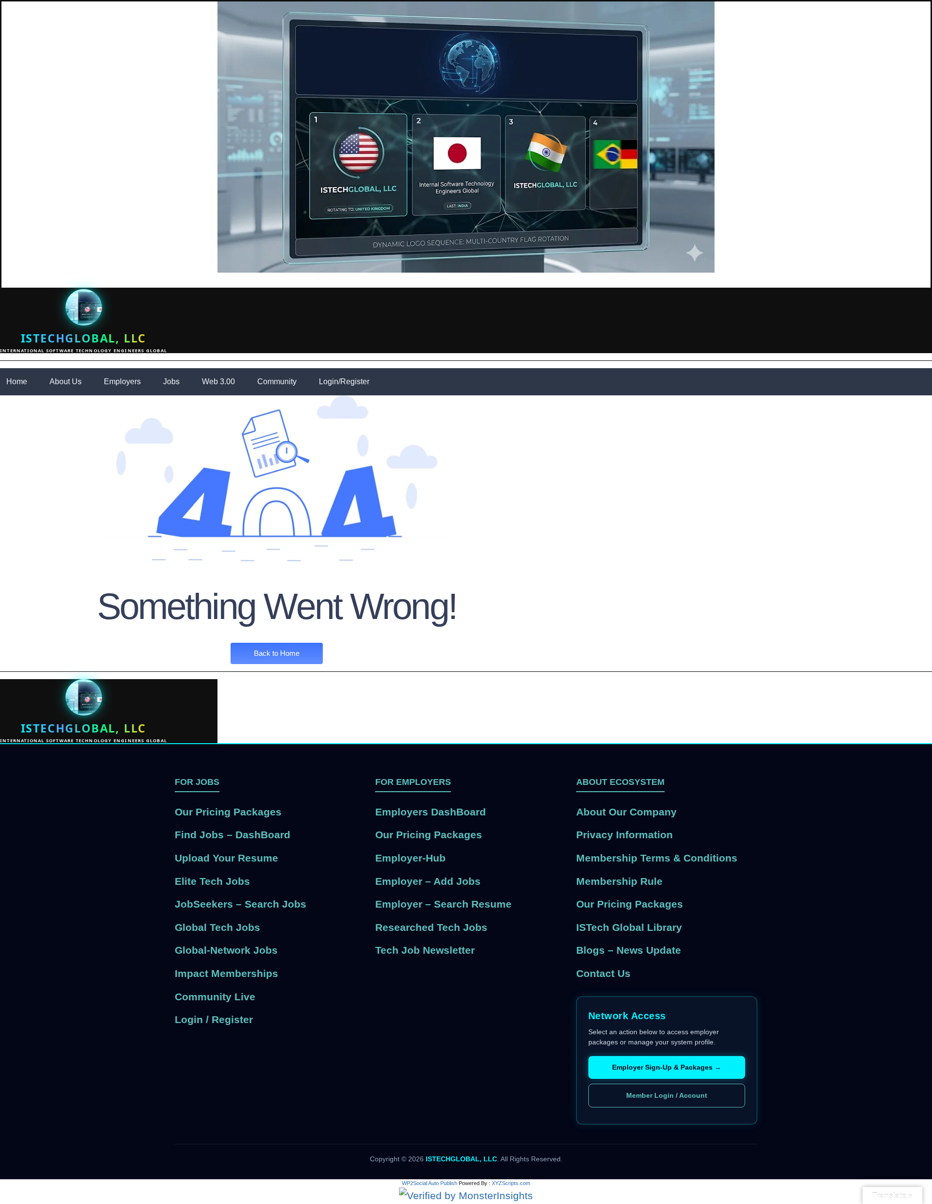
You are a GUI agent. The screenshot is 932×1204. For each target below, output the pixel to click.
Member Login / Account (666, 1095)
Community (277, 381)
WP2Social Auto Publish (429, 1183)
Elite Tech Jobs (212, 881)
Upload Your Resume (226, 857)
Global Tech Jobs (217, 927)
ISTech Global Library (629, 927)
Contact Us (603, 973)
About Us (66, 381)
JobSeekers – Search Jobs (240, 904)
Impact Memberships (226, 973)
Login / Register (214, 1019)
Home (16, 381)
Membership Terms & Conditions (656, 857)
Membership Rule (619, 881)
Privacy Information (624, 834)
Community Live (215, 996)
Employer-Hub (410, 857)
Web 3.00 (218, 381)
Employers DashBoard (430, 811)
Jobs (171, 381)
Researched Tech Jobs (431, 927)
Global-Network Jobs (226, 950)
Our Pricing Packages (228, 811)
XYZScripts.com (511, 1183)
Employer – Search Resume (443, 904)
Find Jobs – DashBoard (232, 834)
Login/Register (344, 381)
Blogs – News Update (628, 950)
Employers (122, 381)
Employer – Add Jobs (428, 881)
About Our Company (626, 811)
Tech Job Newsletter (425, 950)
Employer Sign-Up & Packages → (666, 1067)
